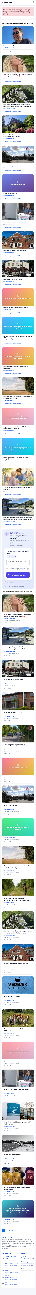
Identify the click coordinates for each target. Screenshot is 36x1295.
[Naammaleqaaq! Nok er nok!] (18, 39)
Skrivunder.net (6, 2)
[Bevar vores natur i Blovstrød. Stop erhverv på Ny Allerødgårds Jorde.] (18, 391)
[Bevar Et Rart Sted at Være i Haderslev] (18, 216)
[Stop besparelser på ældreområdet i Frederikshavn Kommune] (18, 422)
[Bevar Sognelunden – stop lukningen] (18, 244)
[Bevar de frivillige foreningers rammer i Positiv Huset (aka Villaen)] (18, 129)
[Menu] (33, 2)
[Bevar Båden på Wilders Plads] (18, 273)
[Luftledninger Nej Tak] (18, 187)
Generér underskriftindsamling (19, 574)
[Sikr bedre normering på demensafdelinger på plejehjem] (18, 482)
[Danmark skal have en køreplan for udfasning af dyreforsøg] (18, 331)
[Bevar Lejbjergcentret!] (18, 159)
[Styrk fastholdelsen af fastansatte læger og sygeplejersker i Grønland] (18, 452)
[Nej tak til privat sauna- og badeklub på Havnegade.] (18, 361)
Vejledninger (7, 1253)
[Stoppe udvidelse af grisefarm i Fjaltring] (18, 301)
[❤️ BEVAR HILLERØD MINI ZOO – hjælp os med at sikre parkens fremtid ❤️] (18, 69)
